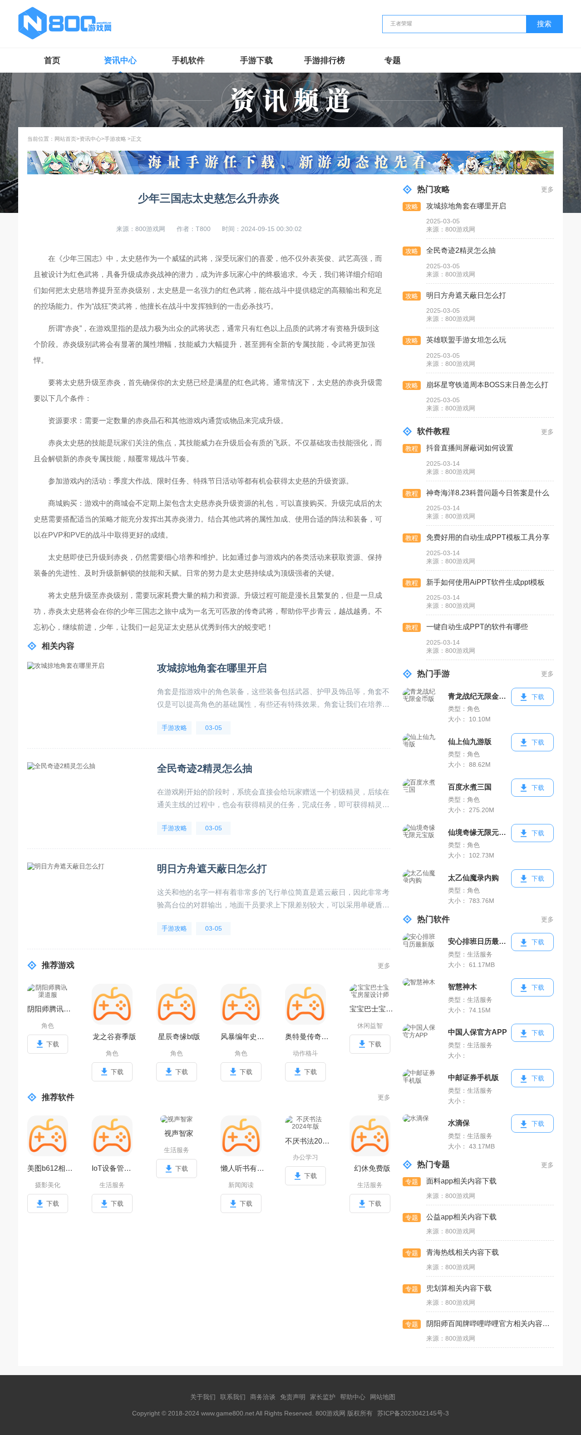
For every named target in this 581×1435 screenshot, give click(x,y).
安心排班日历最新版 (480, 941)
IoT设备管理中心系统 (114, 1168)
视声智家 (178, 1133)
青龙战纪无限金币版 (480, 696)
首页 (52, 60)
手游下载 (256, 60)
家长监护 (322, 1396)
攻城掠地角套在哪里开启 (212, 668)
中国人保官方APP (477, 1032)
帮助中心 (352, 1396)
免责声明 (292, 1396)
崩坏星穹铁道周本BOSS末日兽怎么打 (487, 385)
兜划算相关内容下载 (459, 1288)
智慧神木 (462, 987)
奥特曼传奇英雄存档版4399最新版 (307, 1036)
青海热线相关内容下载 (462, 1252)
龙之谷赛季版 (114, 1036)
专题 (392, 60)
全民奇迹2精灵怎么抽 (204, 768)
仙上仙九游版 (470, 741)
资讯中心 (120, 60)
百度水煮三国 (470, 787)
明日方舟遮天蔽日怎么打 (212, 868)
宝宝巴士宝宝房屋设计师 (372, 1009)
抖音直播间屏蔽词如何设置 (469, 448)
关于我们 (203, 1396)
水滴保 (459, 1123)
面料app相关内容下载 (461, 1181)
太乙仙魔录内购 (473, 878)
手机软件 (188, 60)
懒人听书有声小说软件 (243, 1168)
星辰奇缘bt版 (179, 1036)
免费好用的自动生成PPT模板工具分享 (488, 537)
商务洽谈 (263, 1396)
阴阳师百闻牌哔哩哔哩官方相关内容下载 (489, 1323)
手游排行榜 (324, 60)
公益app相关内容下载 (461, 1217)
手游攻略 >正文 (123, 139)
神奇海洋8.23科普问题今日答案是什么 (487, 493)
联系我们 (233, 1396)
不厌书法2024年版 (307, 1141)
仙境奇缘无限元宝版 (480, 832)
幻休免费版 (372, 1168)
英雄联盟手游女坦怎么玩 (466, 340)
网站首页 (65, 139)
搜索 (544, 24)
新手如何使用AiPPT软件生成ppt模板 (485, 582)
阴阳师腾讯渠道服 (50, 1009)
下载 (52, 1044)
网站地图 (382, 1396)
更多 (384, 965)
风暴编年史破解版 (243, 1036)
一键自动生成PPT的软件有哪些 (477, 627)
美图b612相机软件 (50, 1168)
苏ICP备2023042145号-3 (413, 1413)
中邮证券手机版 (473, 1077)
